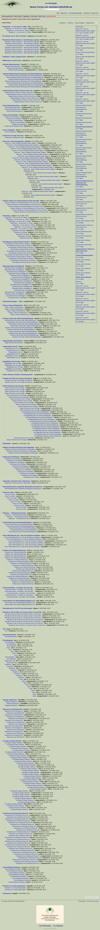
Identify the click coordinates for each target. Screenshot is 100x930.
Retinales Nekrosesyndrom (11, 64)
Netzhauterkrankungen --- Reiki (12, 301)
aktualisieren (62, 23)
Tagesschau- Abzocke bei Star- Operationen (16, 481)
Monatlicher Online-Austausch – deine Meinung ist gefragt (21, 40)
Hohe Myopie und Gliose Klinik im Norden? (16, 242)
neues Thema (7, 22)
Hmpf (21, 679)
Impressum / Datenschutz (90, 13)
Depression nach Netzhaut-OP (12, 709)
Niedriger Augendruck (10, 700)
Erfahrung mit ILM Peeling (11, 457)
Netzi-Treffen (18, 16)
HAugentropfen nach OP (16, 352)
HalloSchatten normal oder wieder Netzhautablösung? (20, 320)
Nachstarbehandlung (9, 634)
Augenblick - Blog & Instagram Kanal (14, 56)
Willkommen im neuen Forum (12, 60)
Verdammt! (8, 664)
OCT (4, 629)
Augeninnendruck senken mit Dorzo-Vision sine (18, 90)
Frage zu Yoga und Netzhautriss (13, 305)
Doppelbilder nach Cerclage (11, 361)
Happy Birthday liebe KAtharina (13, 341)
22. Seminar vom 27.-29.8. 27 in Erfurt (14, 36)
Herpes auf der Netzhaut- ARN (14, 126)
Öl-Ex (8, 648)
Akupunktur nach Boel (18, 230)
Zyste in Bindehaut (9, 130)
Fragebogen (26, 16)
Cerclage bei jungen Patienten (12, 741)
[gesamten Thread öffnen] (43, 26)
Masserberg (6, 216)
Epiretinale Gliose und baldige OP (13, 266)
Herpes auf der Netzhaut (10, 115)
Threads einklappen (80, 23)
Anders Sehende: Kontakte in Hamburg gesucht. (18, 374)
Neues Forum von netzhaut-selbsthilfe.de (51, 7)
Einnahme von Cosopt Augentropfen (14, 886)
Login (58, 13)
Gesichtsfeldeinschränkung (11, 867)
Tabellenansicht (90, 23)
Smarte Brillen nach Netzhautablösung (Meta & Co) (19, 600)
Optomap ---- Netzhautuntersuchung (14, 513)
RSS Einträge (82, 901)
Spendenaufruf (51, 16)
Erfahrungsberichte (7, 16)
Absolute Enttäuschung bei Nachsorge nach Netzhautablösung (22, 74)
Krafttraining (7, 893)
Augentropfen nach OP (10, 346)
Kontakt (96, 901)
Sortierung (70, 23)
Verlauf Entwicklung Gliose (11, 105)
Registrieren (64, 13)
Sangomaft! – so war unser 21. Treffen (15, 26)
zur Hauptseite (58, 926)
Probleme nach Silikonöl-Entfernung (14, 550)
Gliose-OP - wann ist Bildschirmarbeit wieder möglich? (21, 143)
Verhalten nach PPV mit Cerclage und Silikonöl (17, 378)
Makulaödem (7, 443)
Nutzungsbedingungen (75, 13)
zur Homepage (51, 3)
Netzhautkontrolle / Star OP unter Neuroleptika (17, 608)
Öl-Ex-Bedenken (8, 640)
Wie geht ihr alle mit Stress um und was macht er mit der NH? (22, 612)
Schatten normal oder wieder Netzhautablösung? (18, 318)
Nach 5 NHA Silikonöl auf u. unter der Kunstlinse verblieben (21, 535)
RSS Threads (90, 901)
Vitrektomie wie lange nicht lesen (13, 135)
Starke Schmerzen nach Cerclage (13, 386)
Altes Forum (42, 16)
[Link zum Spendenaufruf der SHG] (50, 923)
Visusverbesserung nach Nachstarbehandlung (17, 522)
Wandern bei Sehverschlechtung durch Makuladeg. (18, 447)
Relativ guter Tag (10, 661)
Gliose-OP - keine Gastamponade (13, 141)
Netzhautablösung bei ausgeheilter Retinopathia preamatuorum (22, 486)
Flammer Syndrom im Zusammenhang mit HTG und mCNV (21, 201)
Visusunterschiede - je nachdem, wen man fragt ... (18, 587)
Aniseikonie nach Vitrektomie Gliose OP (15, 813)
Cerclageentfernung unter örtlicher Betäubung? (35, 412)
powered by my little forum (50, 928)
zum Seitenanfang (45, 926)
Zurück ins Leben (8, 492)
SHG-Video (34, 16)
